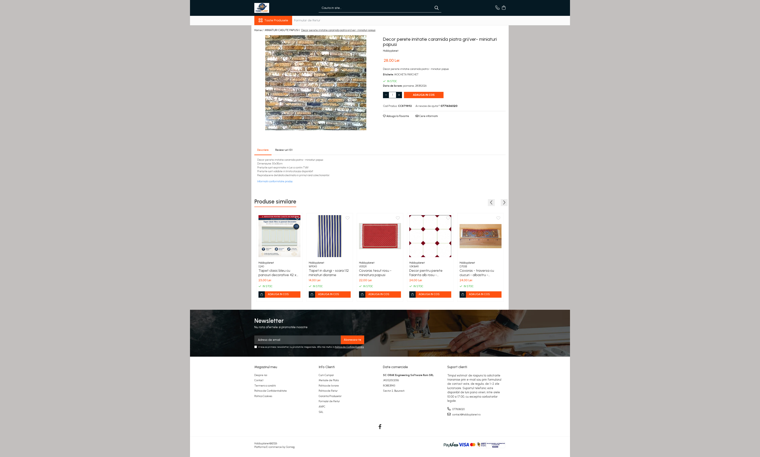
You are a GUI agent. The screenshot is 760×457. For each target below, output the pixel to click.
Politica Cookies (263, 396)
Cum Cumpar (326, 375)
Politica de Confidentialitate (349, 347)
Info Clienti (327, 367)
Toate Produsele (276, 20)
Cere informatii (428, 116)
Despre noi (260, 375)
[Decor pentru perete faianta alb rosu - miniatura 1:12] (430, 236)
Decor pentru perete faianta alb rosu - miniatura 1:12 (426, 272)
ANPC (322, 406)
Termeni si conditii (265, 385)
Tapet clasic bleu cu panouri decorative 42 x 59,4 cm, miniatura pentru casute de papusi (278, 272)
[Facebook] (380, 426)
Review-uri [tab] (284, 149)
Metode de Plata (329, 380)
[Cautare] (436, 8)
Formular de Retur (307, 20)
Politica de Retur (328, 390)
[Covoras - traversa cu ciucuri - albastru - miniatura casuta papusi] (481, 236)
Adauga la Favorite (397, 116)
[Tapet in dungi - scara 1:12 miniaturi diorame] (330, 236)
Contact (258, 380)
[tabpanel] (315, 82)
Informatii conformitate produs (275, 181)
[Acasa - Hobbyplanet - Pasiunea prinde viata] (274, 8)
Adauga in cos (424, 95)
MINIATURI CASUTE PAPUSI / (283, 30)
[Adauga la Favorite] (297, 218)
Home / (259, 30)
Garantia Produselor (330, 396)
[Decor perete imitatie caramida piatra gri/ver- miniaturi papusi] (315, 82)
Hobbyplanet (390, 50)
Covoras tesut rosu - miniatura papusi (375, 272)
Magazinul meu (265, 367)
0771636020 (458, 409)
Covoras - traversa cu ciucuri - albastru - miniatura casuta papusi (479, 272)
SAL (321, 411)
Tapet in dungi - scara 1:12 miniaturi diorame (329, 272)
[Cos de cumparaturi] (504, 8)
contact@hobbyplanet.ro (466, 414)
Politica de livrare (329, 385)
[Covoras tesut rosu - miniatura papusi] (380, 236)
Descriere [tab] (263, 149)
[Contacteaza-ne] (497, 8)
